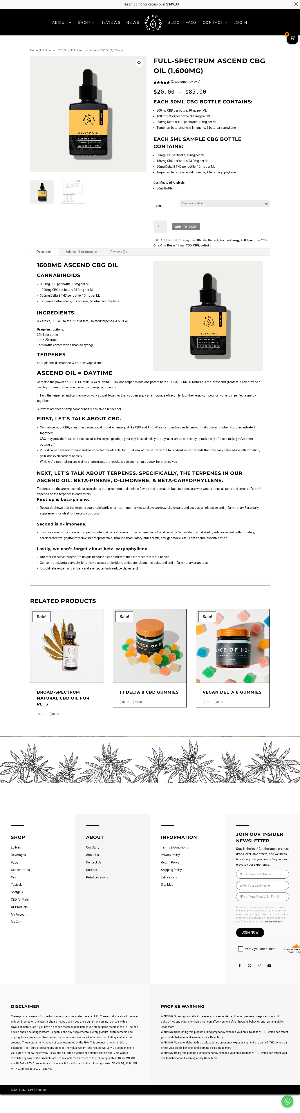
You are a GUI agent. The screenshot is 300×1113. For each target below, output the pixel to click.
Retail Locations (97, 877)
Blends (202, 240)
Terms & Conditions (174, 847)
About (60, 23)
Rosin (171, 245)
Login (240, 23)
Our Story (92, 847)
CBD (189, 245)
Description (44, 251)
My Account (19, 914)
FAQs (191, 23)
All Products (19, 907)
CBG (196, 245)
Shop (84, 23)
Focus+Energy (229, 240)
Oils (163, 245)
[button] (139, 63)
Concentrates (20, 870)
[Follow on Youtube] (269, 965)
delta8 (205, 245)
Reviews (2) (118, 251)
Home (34, 50)
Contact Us (93, 862)
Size (158, 206)
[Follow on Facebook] (239, 965)
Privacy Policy (170, 855)
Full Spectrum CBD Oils (54, 50)
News (132, 23)
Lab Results (169, 877)
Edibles (16, 847)
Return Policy (170, 862)
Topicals (16, 884)
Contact (213, 23)
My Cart (16, 922)
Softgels (17, 892)
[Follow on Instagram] (259, 965)
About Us (92, 855)
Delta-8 (213, 240)
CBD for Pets (20, 899)
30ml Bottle (165, 188)
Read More (167, 1027)
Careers (91, 870)
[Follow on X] (249, 965)
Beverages (18, 855)
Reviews (110, 23)
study (154, 450)
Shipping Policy (171, 870)
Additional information (81, 251)
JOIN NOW (250, 932)
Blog (174, 23)
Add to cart (186, 226)
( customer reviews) (185, 81)
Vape (14, 862)
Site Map (167, 884)
